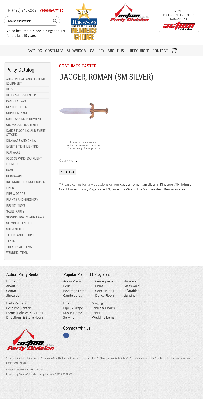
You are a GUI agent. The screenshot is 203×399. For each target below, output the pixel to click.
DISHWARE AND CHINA (21, 140)
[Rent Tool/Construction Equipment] (179, 31)
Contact (160, 50)
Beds (67, 286)
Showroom (77, 50)
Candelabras (72, 295)
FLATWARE (13, 152)
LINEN (10, 188)
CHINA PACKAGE (17, 113)
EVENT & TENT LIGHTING (22, 146)
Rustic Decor (72, 313)
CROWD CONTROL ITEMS (22, 125)
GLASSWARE (14, 176)
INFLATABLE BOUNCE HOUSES (25, 182)
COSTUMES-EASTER (78, 66)
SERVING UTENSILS (19, 223)
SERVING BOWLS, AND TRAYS (25, 217)
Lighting (130, 295)
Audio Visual (72, 281)
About (10, 286)
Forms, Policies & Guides (24, 313)
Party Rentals (16, 303)
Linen (67, 303)
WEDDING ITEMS (17, 253)
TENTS (10, 241)
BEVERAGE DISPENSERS (22, 95)
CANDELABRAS (16, 101)
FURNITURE (13, 164)
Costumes (54, 50)
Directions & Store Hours (25, 317)
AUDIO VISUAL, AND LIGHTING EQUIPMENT (25, 81)
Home (10, 281)
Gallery (97, 50)
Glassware (131, 286)
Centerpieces (105, 281)
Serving (68, 317)
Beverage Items (74, 291)
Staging (97, 303)
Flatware (130, 281)
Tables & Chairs (103, 308)
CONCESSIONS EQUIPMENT (23, 119)
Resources (139, 50)
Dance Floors (105, 295)
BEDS (9, 89)
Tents (96, 313)
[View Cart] (173, 50)
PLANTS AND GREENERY (22, 199)
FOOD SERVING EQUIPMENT (24, 158)
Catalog (35, 50)
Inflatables (131, 291)
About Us (116, 50)
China (99, 286)
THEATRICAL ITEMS (19, 247)
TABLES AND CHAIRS (20, 235)
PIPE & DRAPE (15, 194)
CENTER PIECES (16, 107)
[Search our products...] (55, 20)
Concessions (104, 291)
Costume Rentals (19, 308)
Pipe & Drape (73, 308)
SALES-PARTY (15, 211)
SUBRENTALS (15, 229)
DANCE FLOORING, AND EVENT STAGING (26, 133)
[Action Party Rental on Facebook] (66, 335)
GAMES (10, 170)
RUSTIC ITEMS (15, 205)
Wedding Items (103, 317)
